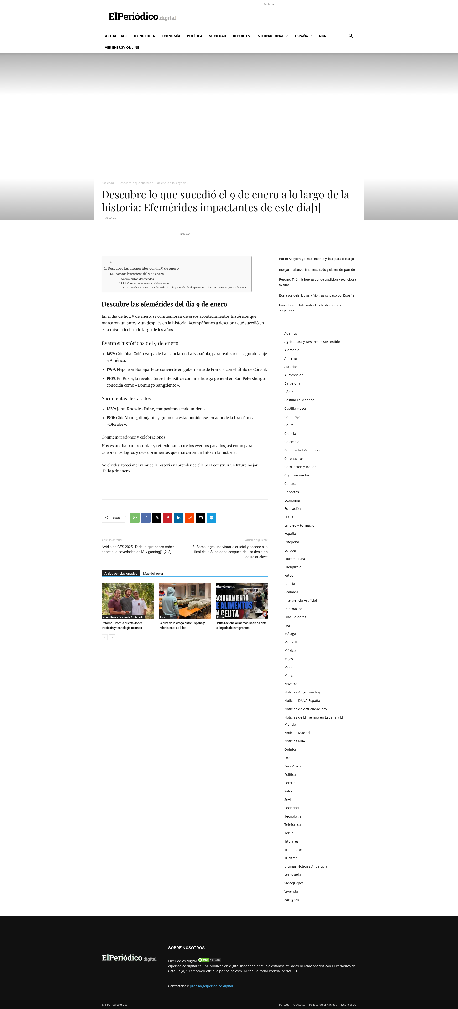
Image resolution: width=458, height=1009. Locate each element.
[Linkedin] (178, 518)
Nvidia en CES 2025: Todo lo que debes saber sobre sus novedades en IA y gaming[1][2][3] (138, 549)
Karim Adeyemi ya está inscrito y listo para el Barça (316, 259)
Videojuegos (294, 883)
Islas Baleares (295, 617)
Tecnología (144, 36)
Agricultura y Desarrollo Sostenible (123, 617)
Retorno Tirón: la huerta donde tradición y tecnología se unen (317, 282)
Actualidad (116, 36)
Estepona (291, 542)
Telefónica (292, 824)
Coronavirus (294, 458)
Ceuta (220, 617)
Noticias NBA (294, 741)
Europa (290, 550)
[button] (350, 36)
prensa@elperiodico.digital (211, 986)
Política (195, 36)
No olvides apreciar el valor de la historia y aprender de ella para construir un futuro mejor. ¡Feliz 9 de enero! (188, 287)
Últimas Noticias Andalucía (305, 866)
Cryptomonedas (297, 475)
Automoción (293, 375)
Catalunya (292, 416)
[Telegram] (211, 518)
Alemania (291, 350)
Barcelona (292, 383)
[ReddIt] (189, 518)
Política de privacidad (323, 1005)
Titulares (291, 841)
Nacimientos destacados (137, 279)
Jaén (287, 625)
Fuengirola (292, 567)
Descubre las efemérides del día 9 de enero (143, 268)
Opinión (290, 749)
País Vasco (292, 766)
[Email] (200, 518)
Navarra (290, 684)
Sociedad (217, 36)
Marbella (291, 642)
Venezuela (292, 874)
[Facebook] (146, 518)
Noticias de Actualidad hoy (305, 709)
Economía (171, 36)
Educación (292, 508)
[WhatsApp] (135, 518)
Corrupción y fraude (300, 467)
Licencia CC (348, 1005)
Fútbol (289, 575)
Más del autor (153, 573)
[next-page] (112, 637)
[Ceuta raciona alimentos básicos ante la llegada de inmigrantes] (242, 601)
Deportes (241, 36)
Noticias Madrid (297, 732)
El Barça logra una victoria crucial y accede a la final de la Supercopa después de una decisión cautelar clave (230, 552)
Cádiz (288, 391)
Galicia (289, 583)
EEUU (288, 517)
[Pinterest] (167, 518)
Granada (291, 592)
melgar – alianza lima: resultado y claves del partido (317, 270)
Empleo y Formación (300, 525)
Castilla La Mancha (299, 400)
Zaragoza (291, 899)
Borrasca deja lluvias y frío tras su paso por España (316, 295)
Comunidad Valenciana (302, 450)
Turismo (290, 858)
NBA (322, 36)
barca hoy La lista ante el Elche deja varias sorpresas (310, 307)
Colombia (291, 442)
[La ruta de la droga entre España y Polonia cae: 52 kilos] (185, 601)
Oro (287, 757)
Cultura (290, 483)
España (301, 36)
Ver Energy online (122, 47)
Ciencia (290, 433)
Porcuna (290, 783)
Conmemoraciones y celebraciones (148, 283)
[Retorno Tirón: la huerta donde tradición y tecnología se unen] (128, 601)
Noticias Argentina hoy (302, 692)
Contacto (299, 1005)
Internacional (270, 36)
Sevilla (289, 799)
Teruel (289, 833)
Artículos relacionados (120, 573)
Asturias (290, 366)
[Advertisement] (269, 17)
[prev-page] (105, 637)
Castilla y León (295, 408)
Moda (288, 667)
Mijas (288, 659)
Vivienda (291, 891)
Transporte (293, 849)
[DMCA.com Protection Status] (210, 961)
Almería (290, 358)
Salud (288, 791)
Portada (284, 1005)
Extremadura (294, 558)
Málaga (290, 633)
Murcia (290, 675)
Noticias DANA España (302, 700)
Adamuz (290, 333)
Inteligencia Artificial (300, 600)
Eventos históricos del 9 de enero (139, 274)
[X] (156, 518)
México (290, 650)
